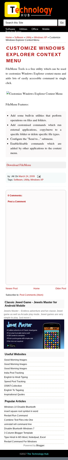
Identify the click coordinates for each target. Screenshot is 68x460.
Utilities (23, 29)
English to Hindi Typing (16, 377)
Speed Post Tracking (15, 381)
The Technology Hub (38, 454)
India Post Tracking (14, 373)
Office (35, 29)
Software (10, 29)
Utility (29, 37)
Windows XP (40, 37)
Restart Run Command (16, 415)
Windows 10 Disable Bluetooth (20, 407)
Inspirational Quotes (14, 394)
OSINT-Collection (13, 386)
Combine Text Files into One (18, 420)
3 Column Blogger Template (18, 433)
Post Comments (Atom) (31, 295)
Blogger (40, 445)
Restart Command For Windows (20, 441)
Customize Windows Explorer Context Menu (35, 54)
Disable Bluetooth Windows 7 (19, 428)
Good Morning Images (15, 360)
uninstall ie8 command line (18, 424)
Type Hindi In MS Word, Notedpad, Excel (25, 437)
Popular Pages (13, 31)
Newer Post (12, 288)
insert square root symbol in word (21, 411)
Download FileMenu (19, 165)
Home (9, 37)
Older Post (60, 288)
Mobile (45, 29)
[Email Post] (38, 176)
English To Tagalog (14, 390)
